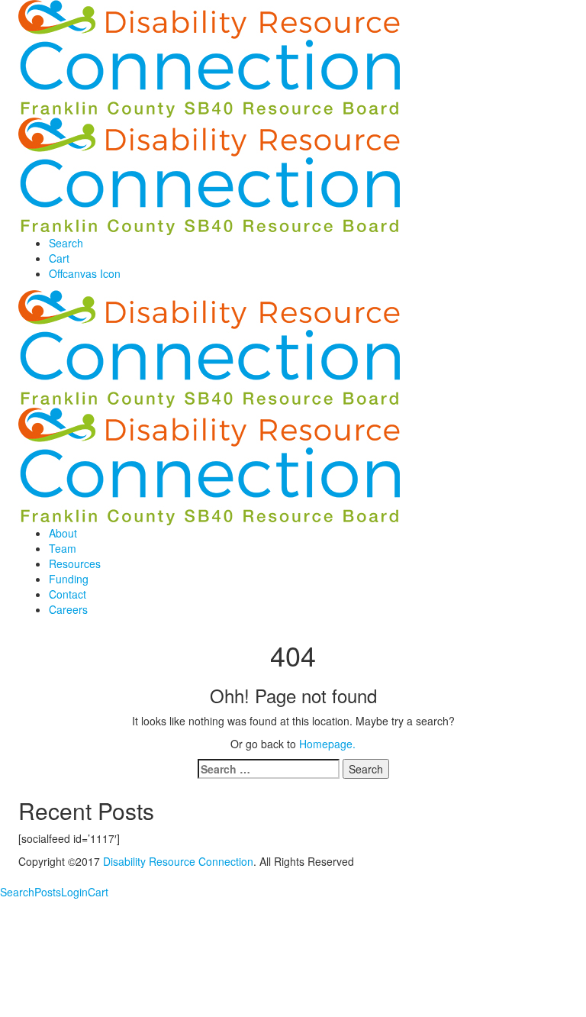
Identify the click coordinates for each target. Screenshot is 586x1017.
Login (74, 891)
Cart (98, 891)
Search (17, 891)
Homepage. (327, 743)
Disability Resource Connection (178, 861)
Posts (47, 891)
